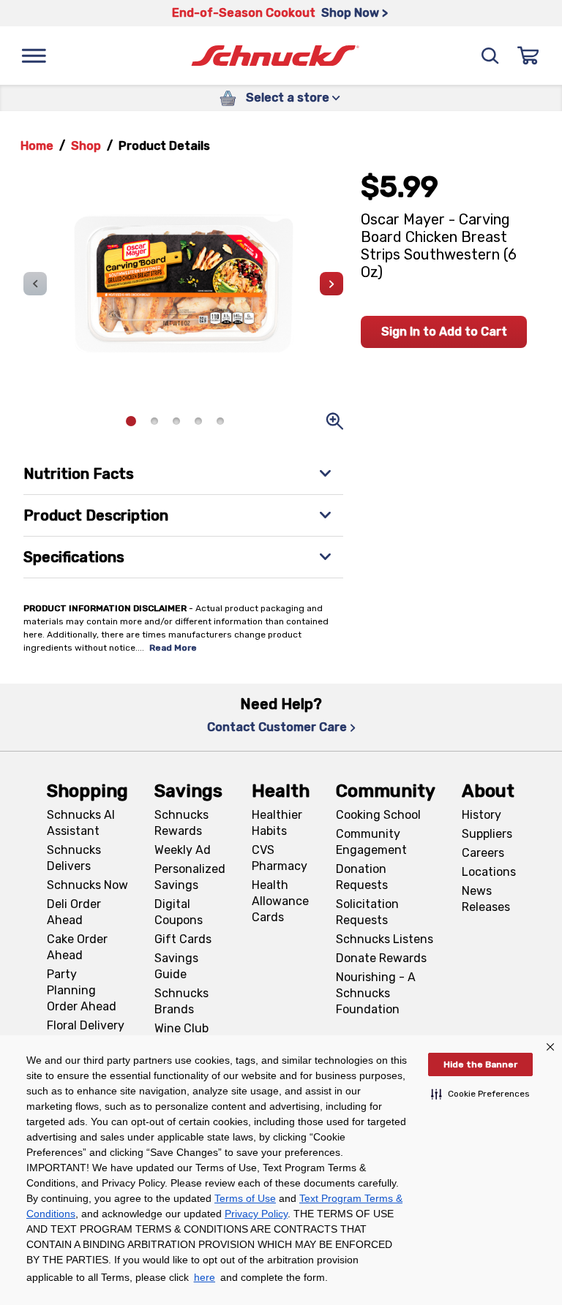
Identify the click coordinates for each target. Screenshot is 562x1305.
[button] (480, 1093)
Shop (86, 146)
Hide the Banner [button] (480, 1064)
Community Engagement (371, 842)
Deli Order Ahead (74, 912)
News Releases (486, 899)
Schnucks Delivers (74, 858)
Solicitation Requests (367, 912)
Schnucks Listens (384, 939)
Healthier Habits (277, 823)
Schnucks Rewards (181, 823)
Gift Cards (182, 939)
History (481, 815)
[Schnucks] (275, 56)
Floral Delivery (85, 1025)
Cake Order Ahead (77, 947)
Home (36, 146)
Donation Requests (362, 877)
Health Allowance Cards (280, 901)
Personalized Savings (189, 877)
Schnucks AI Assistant (81, 823)
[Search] (490, 55)
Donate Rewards (381, 958)
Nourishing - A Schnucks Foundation (376, 993)
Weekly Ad (182, 850)
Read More (173, 648)
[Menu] (34, 55)
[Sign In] (528, 55)
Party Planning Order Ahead (81, 990)
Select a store (287, 98)
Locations (489, 872)
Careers (483, 853)
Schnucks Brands (181, 1001)
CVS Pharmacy (279, 858)
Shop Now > (354, 13)
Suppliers (487, 834)
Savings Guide (176, 966)
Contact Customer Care (277, 727)
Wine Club (181, 1028)
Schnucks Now (87, 885)
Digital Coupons (178, 912)
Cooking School (378, 815)
